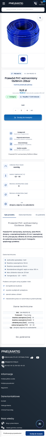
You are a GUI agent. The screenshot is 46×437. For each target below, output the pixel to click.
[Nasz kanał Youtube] (37, 358)
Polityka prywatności (7, 383)
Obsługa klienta (6, 405)
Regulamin (4, 388)
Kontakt (3, 401)
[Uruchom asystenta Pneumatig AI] (39, 423)
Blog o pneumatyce (12, 423)
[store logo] (16, 3)
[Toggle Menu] (2, 2)
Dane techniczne (25, 215)
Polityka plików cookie (8, 379)
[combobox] (23, 9)
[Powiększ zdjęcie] (40, 17)
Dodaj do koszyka (36, 434)
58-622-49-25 (20, 365)
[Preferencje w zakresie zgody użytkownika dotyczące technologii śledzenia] (12, 433)
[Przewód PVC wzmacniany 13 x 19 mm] (23, 59)
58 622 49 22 (35, 3)
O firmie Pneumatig (7, 410)
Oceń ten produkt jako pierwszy (23, 85)
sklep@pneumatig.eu (11, 362)
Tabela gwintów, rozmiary (14, 428)
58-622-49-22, (10, 365)
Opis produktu (9, 215)
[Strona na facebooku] (32, 358)
